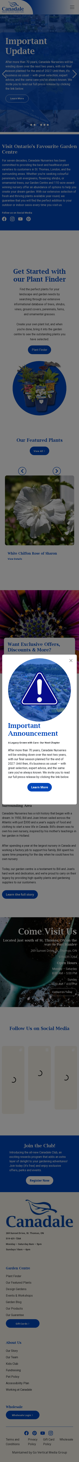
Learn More (39, 787)
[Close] (71, 660)
